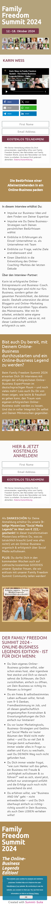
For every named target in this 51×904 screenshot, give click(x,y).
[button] (11, 102)
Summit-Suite (34, 902)
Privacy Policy (34, 893)
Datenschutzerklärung (23, 159)
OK (26, 897)
